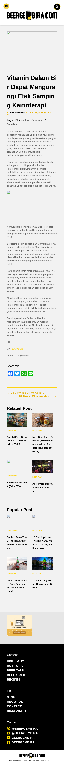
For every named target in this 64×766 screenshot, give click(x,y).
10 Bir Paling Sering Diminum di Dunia (42, 584)
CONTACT (14, 706)
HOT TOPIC (15, 665)
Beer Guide (37, 430)
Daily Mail (17, 348)
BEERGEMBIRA (23, 737)
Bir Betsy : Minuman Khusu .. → (37, 396)
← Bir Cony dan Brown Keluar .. (26, 392)
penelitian (12, 124)
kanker (25, 120)
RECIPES (13, 679)
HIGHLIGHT (15, 661)
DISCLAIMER (16, 711)
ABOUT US (15, 701)
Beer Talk (11, 430)
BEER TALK (15, 670)
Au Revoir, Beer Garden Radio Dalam (42, 487)
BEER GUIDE (16, 675)
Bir (17, 120)
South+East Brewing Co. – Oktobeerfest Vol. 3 (17, 440)
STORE (12, 697)
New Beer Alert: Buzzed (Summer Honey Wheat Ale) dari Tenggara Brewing (42, 444)
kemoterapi (37, 120)
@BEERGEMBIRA (25, 728)
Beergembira (18, 112)
